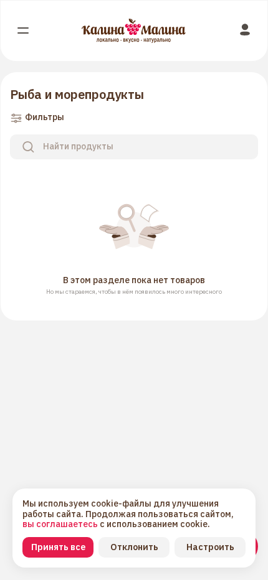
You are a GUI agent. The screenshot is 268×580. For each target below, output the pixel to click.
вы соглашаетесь (61, 524)
